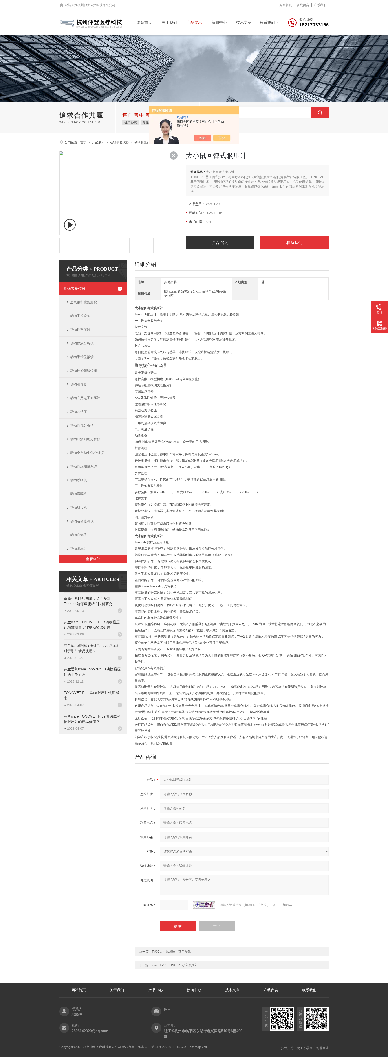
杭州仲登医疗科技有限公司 (96, 5)
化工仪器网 (305, 1048)
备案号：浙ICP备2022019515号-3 (162, 1047)
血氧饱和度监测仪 (83, 302)
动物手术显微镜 (82, 357)
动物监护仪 (78, 412)
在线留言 (303, 5)
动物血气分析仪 (82, 425)
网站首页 (144, 22)
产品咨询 (220, 242)
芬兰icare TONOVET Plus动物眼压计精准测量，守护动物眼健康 (92, 624)
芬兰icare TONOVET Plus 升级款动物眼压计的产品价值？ (92, 719)
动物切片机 (78, 507)
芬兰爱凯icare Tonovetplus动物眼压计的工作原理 (92, 671)
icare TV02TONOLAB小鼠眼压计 (175, 965)
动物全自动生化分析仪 (87, 453)
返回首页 (285, 5)
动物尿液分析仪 (82, 343)
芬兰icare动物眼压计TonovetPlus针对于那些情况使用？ (92, 648)
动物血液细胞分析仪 (85, 439)
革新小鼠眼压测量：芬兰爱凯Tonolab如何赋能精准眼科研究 (88, 601)
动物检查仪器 (80, 329)
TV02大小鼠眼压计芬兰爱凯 (171, 951)
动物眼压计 (142, 142)
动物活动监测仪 (82, 521)
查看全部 (93, 559)
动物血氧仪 (78, 535)
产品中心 (155, 990)
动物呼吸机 (78, 480)
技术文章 (243, 22)
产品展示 (194, 22)
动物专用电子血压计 (85, 398)
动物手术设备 (80, 316)
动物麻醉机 (78, 494)
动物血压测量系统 (83, 466)
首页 (83, 142)
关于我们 (169, 22)
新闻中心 (219, 22)
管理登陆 (322, 1048)
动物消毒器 (78, 384)
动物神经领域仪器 (83, 370)
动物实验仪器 (119, 142)
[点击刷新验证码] (204, 905)
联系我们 (320, 5)
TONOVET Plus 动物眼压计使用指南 (91, 695)
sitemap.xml (198, 1047)
